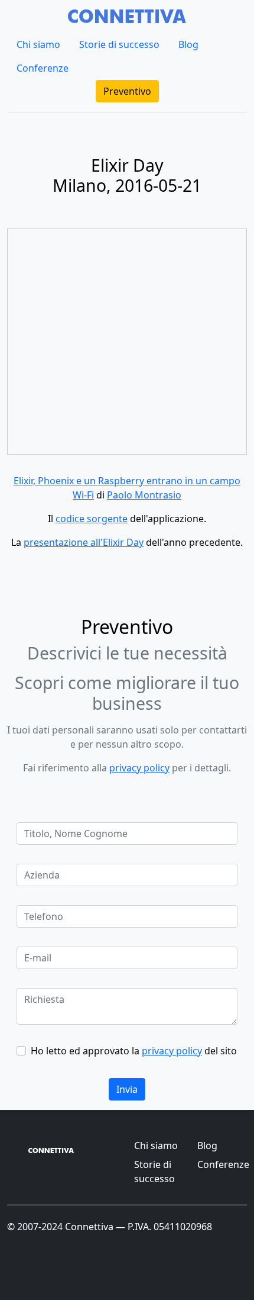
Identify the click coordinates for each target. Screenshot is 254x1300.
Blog (188, 44)
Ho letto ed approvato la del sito (134, 1050)
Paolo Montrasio (144, 494)
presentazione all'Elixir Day (84, 542)
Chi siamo (38, 44)
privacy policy (139, 767)
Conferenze (43, 68)
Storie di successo (119, 44)
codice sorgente (92, 518)
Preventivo (127, 91)
